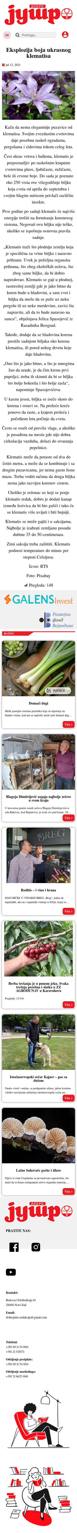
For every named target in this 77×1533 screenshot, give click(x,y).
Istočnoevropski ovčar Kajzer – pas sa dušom (38, 1078)
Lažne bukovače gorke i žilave (38, 1170)
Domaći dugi (38, 703)
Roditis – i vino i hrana (38, 890)
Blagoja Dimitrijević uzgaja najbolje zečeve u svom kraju (38, 798)
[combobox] (35, 35)
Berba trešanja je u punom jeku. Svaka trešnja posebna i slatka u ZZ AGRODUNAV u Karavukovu (38, 987)
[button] (7, 35)
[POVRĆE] (58, 695)
